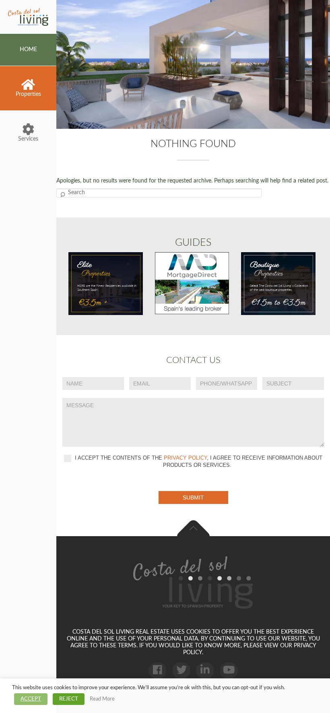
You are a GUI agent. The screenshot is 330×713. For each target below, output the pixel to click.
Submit (193, 497)
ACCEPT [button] (31, 699)
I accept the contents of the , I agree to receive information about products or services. (197, 461)
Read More (102, 699)
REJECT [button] (68, 699)
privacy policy (185, 458)
